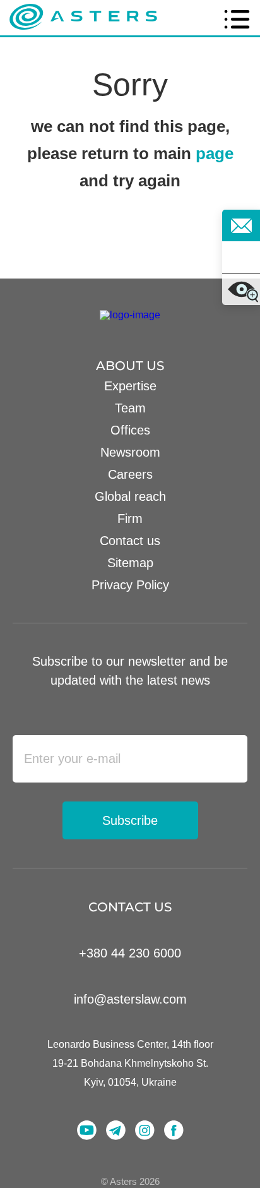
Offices (130, 430)
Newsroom (130, 452)
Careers (130, 474)
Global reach (130, 496)
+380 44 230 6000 (130, 953)
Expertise (130, 386)
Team (130, 408)
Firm (130, 518)
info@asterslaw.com (130, 999)
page (214, 153)
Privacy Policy (130, 585)
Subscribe (130, 820)
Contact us (130, 541)
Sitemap (130, 563)
